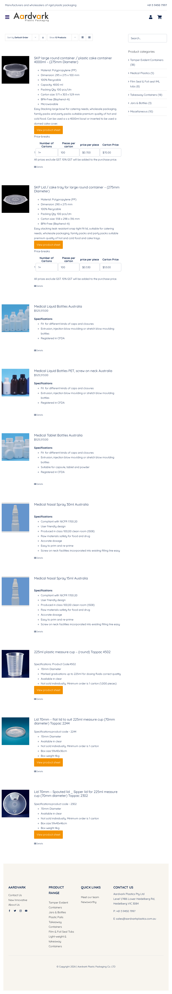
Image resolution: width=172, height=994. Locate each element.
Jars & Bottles (138, 103)
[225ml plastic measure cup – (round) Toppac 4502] (15, 664)
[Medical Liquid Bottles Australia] (15, 318)
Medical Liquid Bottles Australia (58, 306)
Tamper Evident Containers (146, 60)
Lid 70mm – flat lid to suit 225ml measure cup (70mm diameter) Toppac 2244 (74, 721)
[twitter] (15, 911)
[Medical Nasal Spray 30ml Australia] (15, 517)
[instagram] (20, 911)
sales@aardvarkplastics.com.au (136, 918)
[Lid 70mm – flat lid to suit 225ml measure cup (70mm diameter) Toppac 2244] (15, 731)
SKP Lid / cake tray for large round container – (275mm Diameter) (76, 189)
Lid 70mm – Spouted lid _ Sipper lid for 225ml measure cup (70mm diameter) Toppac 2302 (75, 794)
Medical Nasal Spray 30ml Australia (61, 504)
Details (39, 167)
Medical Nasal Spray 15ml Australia (61, 578)
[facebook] (9, 911)
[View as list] (89, 37)
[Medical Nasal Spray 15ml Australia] (15, 591)
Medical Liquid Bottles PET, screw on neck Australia (73, 371)
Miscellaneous (139, 111)
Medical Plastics (140, 73)
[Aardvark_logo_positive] (31, 13)
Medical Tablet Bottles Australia (58, 435)
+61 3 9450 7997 (157, 5)
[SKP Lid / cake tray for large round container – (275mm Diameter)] (15, 199)
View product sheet (48, 130)
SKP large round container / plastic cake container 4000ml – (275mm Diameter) (73, 60)
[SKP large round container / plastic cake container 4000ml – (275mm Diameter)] (15, 70)
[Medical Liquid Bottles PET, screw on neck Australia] (15, 382)
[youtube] (26, 911)
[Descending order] (43, 37)
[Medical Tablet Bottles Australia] (15, 447)
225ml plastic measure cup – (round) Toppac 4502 (72, 652)
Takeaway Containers (143, 94)
